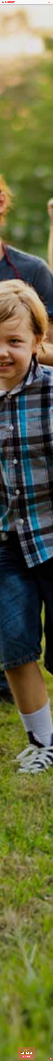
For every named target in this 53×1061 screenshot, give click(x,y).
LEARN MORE (26, 1056)
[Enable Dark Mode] (50, 1059)
